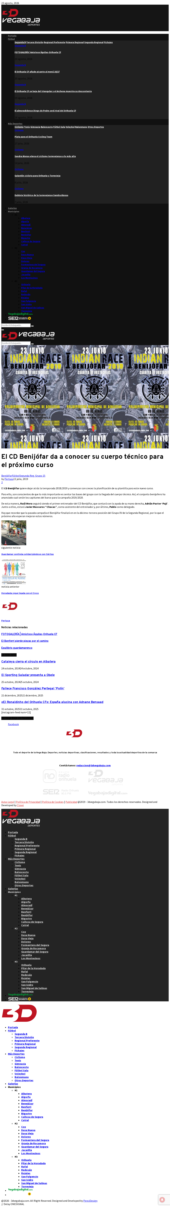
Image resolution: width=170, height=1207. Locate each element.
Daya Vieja (26, 258)
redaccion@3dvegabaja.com (93, 765)
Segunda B (20, 45)
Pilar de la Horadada (31, 287)
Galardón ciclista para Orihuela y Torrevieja (37, 175)
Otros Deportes (24, 885)
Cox (23, 251)
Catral (24, 244)
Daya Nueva (27, 254)
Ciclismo (19, 130)
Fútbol (11, 39)
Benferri (25, 231)
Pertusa (8, 479)
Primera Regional (25, 848)
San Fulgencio (28, 301)
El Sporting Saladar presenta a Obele (28, 675)
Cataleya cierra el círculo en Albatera (28, 662)
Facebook (13, 724)
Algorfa (25, 221)
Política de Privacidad (28, 802)
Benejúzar (26, 228)
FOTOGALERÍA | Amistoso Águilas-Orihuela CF (38, 52)
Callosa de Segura (30, 241)
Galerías (12, 208)
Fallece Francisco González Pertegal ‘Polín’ (32, 689)
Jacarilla (25, 274)
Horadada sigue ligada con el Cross (20, 593)
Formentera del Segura (33, 264)
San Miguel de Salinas (32, 307)
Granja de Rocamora (31, 268)
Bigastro (25, 238)
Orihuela (25, 284)
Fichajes (19, 855)
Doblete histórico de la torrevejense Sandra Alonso (41, 195)
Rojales (25, 297)
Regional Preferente (27, 845)
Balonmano (22, 882)
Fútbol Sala (21, 875)
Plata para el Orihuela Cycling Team (33, 136)
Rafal (24, 291)
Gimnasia (20, 868)
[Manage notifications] (162, 1199)
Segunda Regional (26, 852)
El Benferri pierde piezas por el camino (24, 641)
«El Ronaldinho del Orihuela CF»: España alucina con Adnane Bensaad (52, 702)
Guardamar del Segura (33, 271)
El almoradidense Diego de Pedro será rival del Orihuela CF (45, 110)
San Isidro (26, 304)
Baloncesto (22, 872)
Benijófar (26, 234)
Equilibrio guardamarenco (16, 648)
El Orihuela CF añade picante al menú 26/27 (37, 71)
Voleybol (20, 878)
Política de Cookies (53, 802)
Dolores (25, 261)
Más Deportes (15, 123)
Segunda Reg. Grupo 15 (32, 475)
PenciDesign (90, 1200)
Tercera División (24, 842)
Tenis (18, 865)
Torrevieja (26, 311)
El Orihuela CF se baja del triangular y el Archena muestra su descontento (53, 91)
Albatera (25, 218)
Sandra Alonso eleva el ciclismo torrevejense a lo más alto (45, 156)
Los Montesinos (29, 277)
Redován (25, 294)
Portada (12, 35)
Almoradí (26, 224)
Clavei (20, 805)
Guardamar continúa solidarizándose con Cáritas (27, 554)
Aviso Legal (7, 802)
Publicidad (71, 802)
